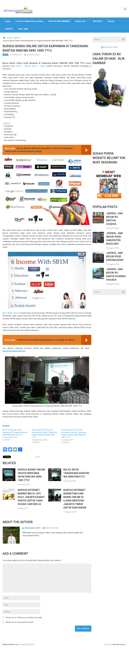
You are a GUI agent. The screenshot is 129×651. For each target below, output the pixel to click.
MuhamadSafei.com (11, 644)
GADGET (9, 29)
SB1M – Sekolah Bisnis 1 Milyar (30, 66)
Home (7, 21)
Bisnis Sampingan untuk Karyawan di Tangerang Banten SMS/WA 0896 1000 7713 (15, 432)
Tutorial (110, 21)
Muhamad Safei (33, 55)
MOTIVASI (97, 21)
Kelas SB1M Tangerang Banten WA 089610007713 (76, 473)
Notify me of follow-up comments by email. (24, 617)
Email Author (51, 528)
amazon (7, 123)
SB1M (16, 38)
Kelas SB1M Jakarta (11, 313)
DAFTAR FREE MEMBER (59, 21)
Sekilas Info (80, 21)
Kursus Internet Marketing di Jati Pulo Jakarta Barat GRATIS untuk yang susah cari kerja (31, 497)
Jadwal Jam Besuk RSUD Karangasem (114, 256)
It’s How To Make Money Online (29, 21)
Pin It (38, 457)
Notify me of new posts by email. (19, 622)
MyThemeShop (119, 644)
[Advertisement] (109, 132)
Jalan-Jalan (23, 29)
